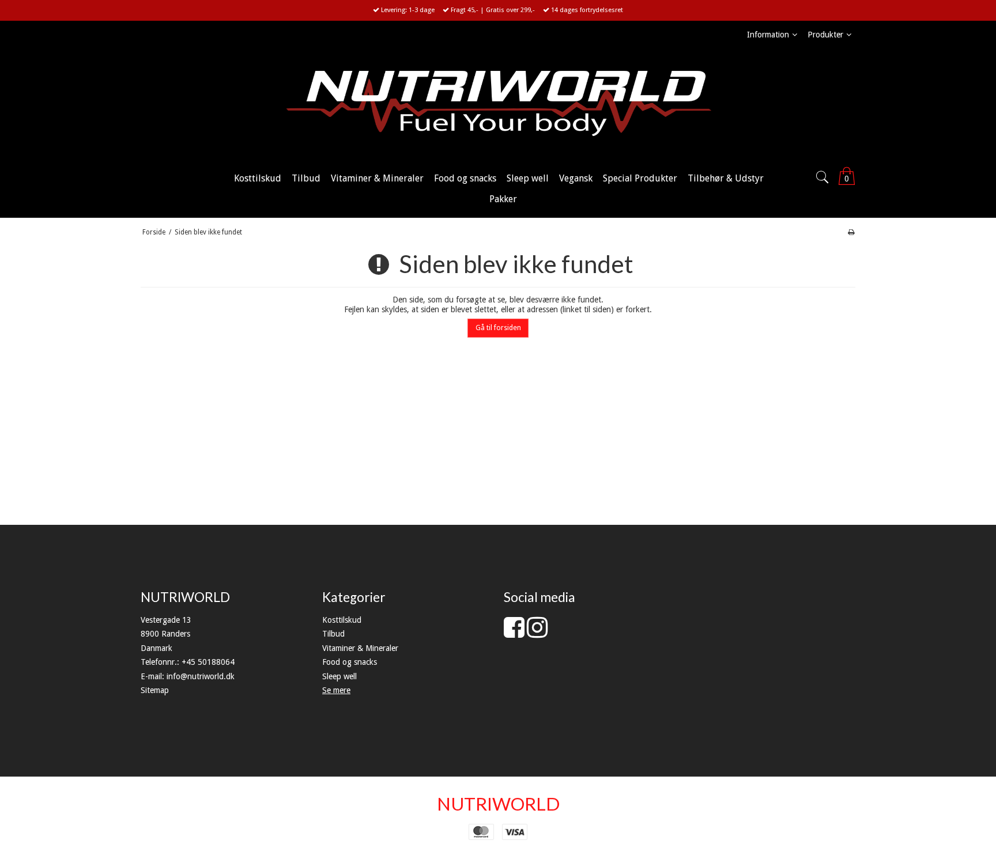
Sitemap (155, 690)
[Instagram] (537, 633)
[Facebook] (514, 633)
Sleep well (339, 676)
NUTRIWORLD (498, 804)
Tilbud (333, 633)
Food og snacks (349, 662)
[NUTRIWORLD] (498, 104)
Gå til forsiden (498, 328)
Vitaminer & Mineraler (360, 648)
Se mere (336, 690)
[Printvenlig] (851, 232)
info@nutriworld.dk (201, 676)
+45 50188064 (208, 662)
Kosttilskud (341, 619)
